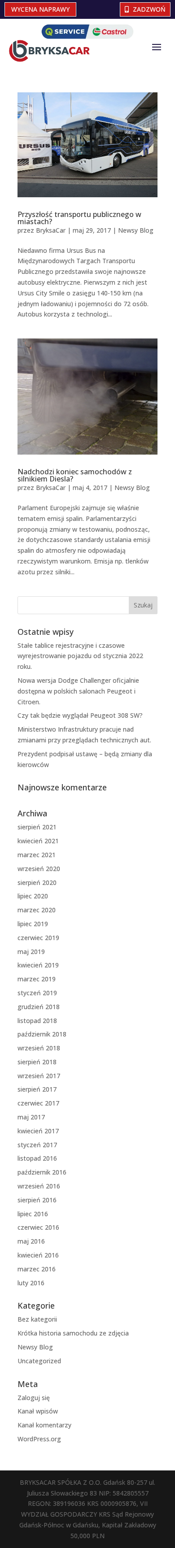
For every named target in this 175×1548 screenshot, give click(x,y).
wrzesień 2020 (39, 868)
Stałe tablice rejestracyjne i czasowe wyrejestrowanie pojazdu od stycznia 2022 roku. (80, 656)
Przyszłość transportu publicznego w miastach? (79, 217)
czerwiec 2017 (38, 1103)
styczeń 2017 (37, 1144)
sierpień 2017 (37, 1089)
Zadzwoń (149, 9)
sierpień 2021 (37, 827)
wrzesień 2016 (39, 1186)
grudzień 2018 (39, 1006)
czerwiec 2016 (38, 1227)
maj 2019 (31, 951)
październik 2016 (42, 1172)
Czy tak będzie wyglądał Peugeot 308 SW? (80, 715)
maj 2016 (31, 1241)
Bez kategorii (37, 1319)
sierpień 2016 (37, 1200)
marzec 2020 (37, 910)
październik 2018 (42, 1034)
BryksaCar (51, 230)
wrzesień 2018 (39, 1048)
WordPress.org (39, 1439)
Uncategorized (39, 1361)
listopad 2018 (37, 1020)
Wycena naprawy (40, 9)
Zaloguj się (34, 1397)
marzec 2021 (37, 854)
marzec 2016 (37, 1269)
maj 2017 (31, 1117)
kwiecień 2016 (38, 1255)
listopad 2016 (37, 1158)
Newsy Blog (135, 230)
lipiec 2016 (33, 1214)
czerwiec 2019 (38, 937)
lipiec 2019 (33, 923)
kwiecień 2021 (38, 841)
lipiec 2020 (33, 896)
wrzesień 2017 (39, 1075)
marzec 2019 (37, 979)
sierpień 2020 (37, 882)
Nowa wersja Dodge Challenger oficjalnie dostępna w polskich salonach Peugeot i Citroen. (78, 691)
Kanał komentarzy (44, 1425)
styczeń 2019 (37, 993)
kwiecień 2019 (38, 965)
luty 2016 (31, 1283)
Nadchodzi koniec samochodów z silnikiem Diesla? (75, 475)
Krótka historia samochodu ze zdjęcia (73, 1333)
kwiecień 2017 (38, 1131)
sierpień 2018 (37, 1062)
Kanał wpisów (38, 1411)
